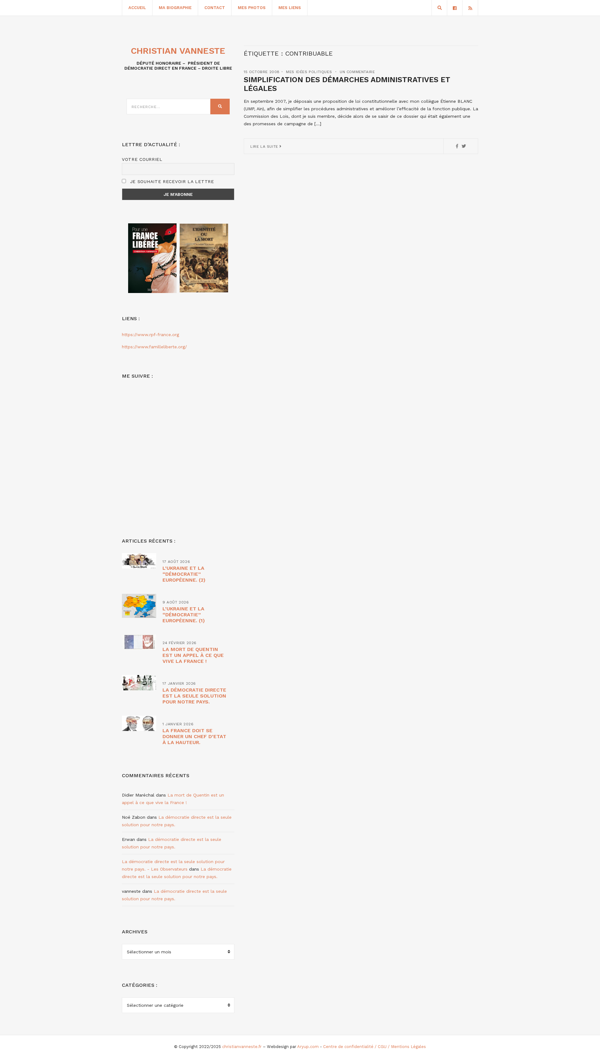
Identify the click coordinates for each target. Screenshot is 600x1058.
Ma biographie (175, 7)
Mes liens (289, 7)
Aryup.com (308, 1046)
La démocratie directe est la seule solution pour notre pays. (194, 696)
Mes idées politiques (309, 72)
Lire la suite (264, 146)
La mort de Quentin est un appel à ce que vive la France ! (193, 655)
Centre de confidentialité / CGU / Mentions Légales (374, 1046)
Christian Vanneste (178, 51)
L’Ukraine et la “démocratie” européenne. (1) (183, 614)
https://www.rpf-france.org (150, 334)
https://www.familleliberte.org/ (154, 346)
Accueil (137, 7)
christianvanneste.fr (242, 1046)
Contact (214, 7)
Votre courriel (142, 159)
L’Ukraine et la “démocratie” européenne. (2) (183, 574)
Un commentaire (357, 72)
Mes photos (252, 7)
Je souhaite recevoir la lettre (171, 181)
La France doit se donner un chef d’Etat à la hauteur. (194, 736)
